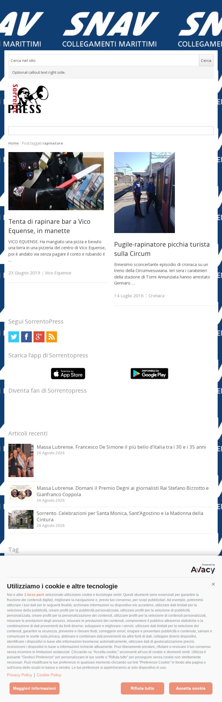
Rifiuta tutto (142, 688)
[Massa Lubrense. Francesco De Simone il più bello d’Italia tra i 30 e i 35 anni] (21, 475)
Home (13, 143)
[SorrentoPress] (111, 98)
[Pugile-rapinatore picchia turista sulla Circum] (144, 231)
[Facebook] (26, 336)
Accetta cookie (191, 688)
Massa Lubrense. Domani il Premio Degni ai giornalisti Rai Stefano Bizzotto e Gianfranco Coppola (123, 491)
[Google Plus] (39, 336)
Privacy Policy (19, 675)
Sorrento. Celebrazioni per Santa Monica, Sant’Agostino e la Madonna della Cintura (120, 516)
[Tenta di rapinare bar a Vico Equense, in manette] (56, 208)
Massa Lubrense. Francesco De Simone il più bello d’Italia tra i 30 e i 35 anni (121, 447)
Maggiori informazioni (34, 688)
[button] (213, 584)
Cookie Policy (49, 675)
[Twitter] (13, 336)
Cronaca (156, 295)
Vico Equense (58, 273)
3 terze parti (34, 595)
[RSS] (51, 336)
